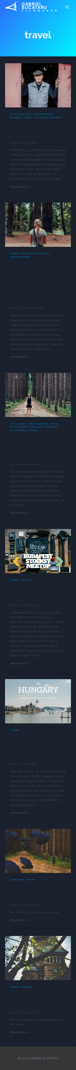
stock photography (48, 117)
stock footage (20, 114)
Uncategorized (43, 114)
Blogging (37, 427)
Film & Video (18, 424)
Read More (19, 186)
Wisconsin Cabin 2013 (29, 892)
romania (15, 117)
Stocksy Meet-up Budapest (35, 592)
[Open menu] (67, 7)
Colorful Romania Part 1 (36, 999)
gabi (16, 142)
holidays (52, 427)
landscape (17, 880)
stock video (42, 253)
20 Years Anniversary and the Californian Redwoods (30, 282)
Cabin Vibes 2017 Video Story (30, 447)
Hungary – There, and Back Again (29, 747)
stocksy (27, 580)
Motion (26, 253)
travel (28, 117)
